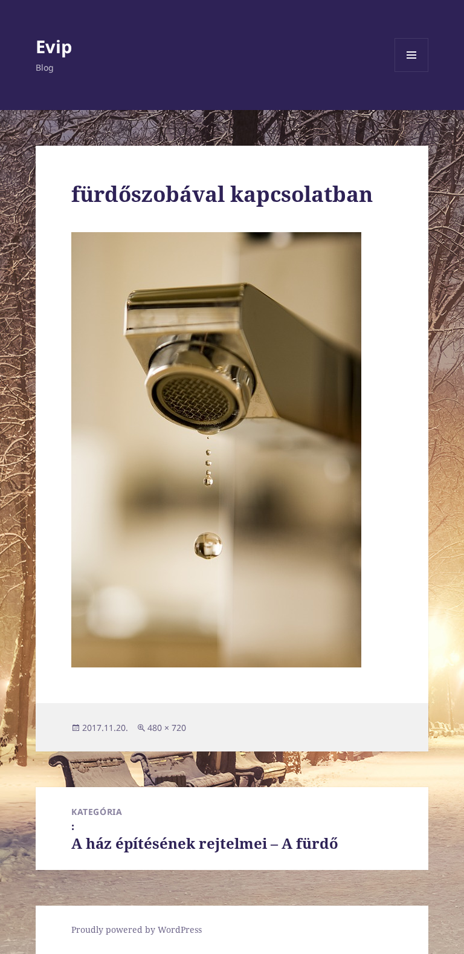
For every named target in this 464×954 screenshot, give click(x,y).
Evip (54, 46)
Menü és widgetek (411, 71)
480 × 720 (166, 727)
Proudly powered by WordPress (136, 929)
